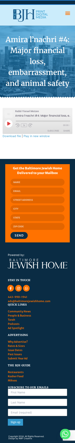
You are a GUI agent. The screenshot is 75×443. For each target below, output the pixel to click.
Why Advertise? (18, 341)
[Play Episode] (8, 123)
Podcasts (13, 324)
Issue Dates (15, 350)
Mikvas (12, 380)
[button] (68, 13)
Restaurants (16, 372)
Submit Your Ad (18, 358)
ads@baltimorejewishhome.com (29, 301)
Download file (12, 136)
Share (66, 130)
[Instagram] (18, 288)
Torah (11, 319)
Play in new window (37, 136)
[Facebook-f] (10, 288)
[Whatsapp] (26, 288)
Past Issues (15, 354)
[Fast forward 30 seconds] (30, 125)
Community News (19, 311)
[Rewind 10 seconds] (18, 125)
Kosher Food (16, 376)
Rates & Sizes (16, 346)
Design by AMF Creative (20, 438)
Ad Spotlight (16, 328)
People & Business (19, 315)
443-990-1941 (18, 297)
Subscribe (53, 130)
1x (24, 125)
